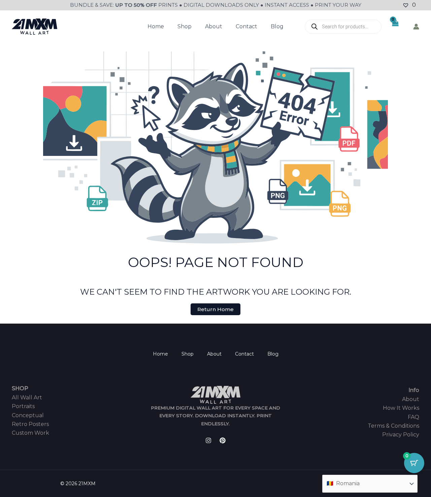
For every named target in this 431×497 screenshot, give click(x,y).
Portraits (23, 406)
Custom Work (30, 433)
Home (155, 26)
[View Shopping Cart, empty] (395, 26)
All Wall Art (27, 397)
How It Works (401, 408)
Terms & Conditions (393, 426)
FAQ (413, 417)
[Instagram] (208, 440)
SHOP (20, 388)
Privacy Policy (400, 434)
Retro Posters (30, 424)
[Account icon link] (416, 27)
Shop (184, 26)
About (213, 26)
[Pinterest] (223, 440)
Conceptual (28, 415)
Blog (277, 26)
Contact (246, 26)
